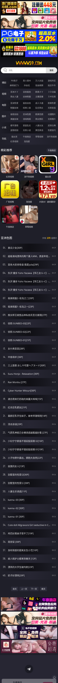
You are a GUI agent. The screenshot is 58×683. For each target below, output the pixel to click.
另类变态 (52, 107)
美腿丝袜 (14, 119)
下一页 (34, 589)
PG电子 (14, 80)
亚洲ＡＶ (14, 91)
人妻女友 (39, 125)
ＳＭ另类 (52, 96)
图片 (4, 116)
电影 (4, 105)
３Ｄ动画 (52, 91)
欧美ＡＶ (39, 91)
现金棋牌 (39, 85)
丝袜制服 (27, 96)
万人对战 (39, 80)
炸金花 (27, 85)
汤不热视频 (52, 136)
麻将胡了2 (14, 85)
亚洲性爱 (14, 103)
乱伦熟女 (39, 107)
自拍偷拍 (27, 91)
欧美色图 (39, 114)
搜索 (51, 70)
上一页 (24, 589)
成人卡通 (39, 103)
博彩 (4, 82)
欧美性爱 (52, 103)
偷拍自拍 (27, 103)
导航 (4, 138)
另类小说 (27, 130)
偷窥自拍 (14, 114)
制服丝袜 (14, 107)
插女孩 (14, 136)
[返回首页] (54, 677)
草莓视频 (39, 136)
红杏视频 (14, 141)
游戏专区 (52, 80)
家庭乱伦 (27, 125)
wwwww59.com (29, 63)
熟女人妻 (14, 96)
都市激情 (14, 125)
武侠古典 (52, 125)
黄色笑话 (39, 130)
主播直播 (39, 96)
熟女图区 (39, 119)
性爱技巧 (52, 130)
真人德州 (27, 80)
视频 (4, 93)
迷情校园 (14, 130)
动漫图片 (52, 114)
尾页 (43, 589)
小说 (4, 127)
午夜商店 (27, 136)
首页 (15, 589)
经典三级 (27, 107)
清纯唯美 (27, 119)
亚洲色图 (27, 114)
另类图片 (52, 119)
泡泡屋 (27, 141)
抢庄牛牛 (52, 85)
